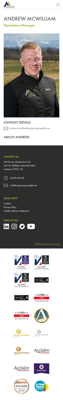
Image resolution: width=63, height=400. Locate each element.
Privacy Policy (10, 207)
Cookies (7, 203)
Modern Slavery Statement (16, 210)
